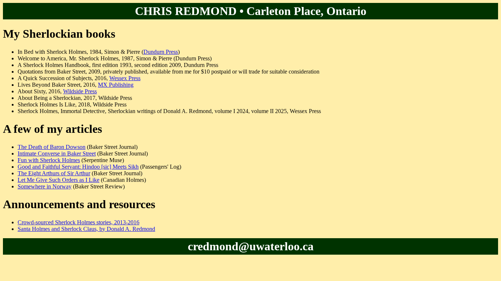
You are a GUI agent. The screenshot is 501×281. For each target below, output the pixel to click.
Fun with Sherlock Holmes (49, 160)
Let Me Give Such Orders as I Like (58, 180)
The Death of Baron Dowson (51, 147)
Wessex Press (124, 78)
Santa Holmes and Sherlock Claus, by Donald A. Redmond (86, 229)
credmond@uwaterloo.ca (251, 246)
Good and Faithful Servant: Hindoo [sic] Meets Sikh (78, 167)
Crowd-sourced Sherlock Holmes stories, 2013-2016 (78, 222)
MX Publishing (116, 85)
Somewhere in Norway (45, 186)
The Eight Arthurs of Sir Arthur (54, 173)
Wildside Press (80, 91)
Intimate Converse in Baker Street (57, 153)
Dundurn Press (160, 52)
